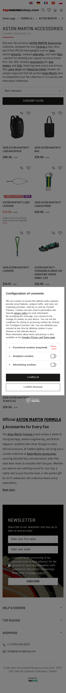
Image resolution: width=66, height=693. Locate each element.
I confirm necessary (33, 387)
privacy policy (21, 313)
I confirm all (33, 377)
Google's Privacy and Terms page (38, 337)
